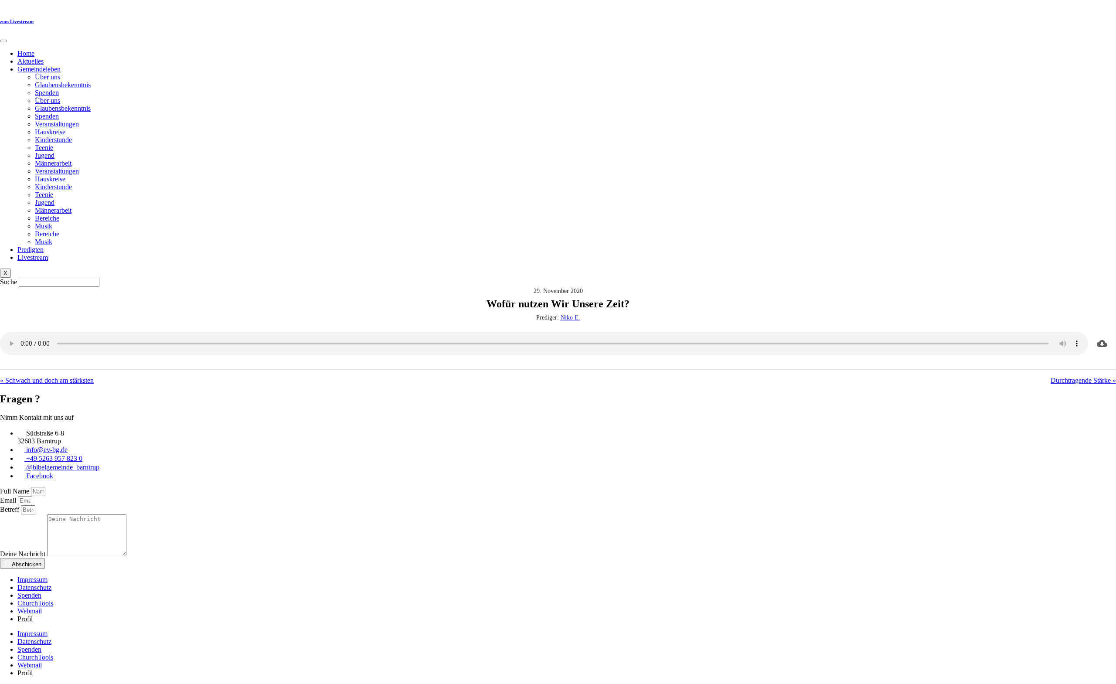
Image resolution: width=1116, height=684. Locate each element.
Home (25, 53)
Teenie (44, 147)
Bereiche (47, 218)
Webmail (29, 611)
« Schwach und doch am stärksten (47, 380)
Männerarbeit (53, 163)
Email (9, 500)
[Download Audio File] (1102, 343)
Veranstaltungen (57, 124)
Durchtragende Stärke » (1083, 380)
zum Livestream (17, 21)
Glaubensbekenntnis (63, 84)
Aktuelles (30, 61)
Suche (8, 282)
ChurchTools (35, 603)
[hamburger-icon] (3, 41)
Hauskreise (50, 132)
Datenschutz (34, 587)
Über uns (47, 77)
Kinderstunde (53, 139)
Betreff (10, 509)
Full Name (15, 491)
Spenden (47, 92)
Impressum (32, 579)
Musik (43, 226)
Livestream (32, 257)
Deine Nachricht (23, 554)
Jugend (44, 155)
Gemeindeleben (39, 69)
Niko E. (570, 317)
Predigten (30, 249)
